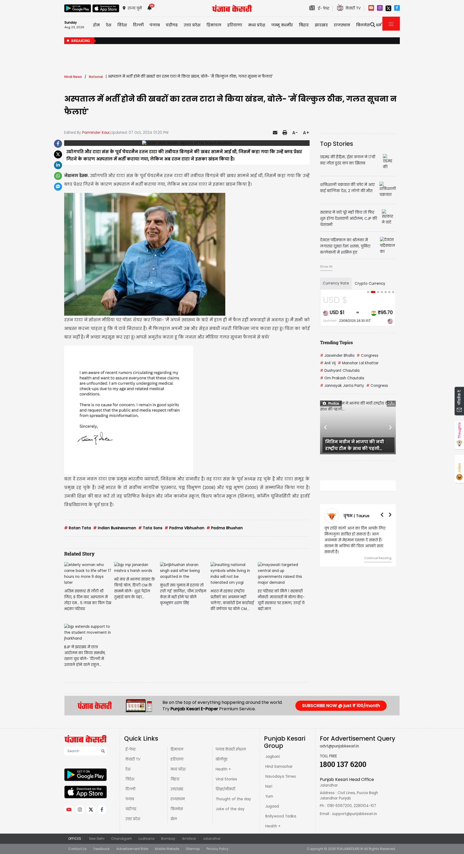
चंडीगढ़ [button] (172, 25)
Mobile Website (167, 848)
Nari (268, 786)
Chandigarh (121, 838)
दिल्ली (138, 25)
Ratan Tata (77, 528)
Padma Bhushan (224, 528)
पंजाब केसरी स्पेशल (231, 749)
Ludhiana (146, 838)
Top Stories (336, 143)
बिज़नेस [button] (363, 25)
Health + (223, 769)
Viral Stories (226, 779)
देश (127, 769)
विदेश (129, 779)
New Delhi (96, 838)
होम (96, 25)
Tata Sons (150, 528)
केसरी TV (132, 759)
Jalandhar (211, 838)
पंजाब (129, 799)
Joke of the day (230, 809)
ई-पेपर (130, 749)
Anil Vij (328, 363)
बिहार (304, 25)
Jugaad (272, 806)
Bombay (168, 838)
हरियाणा (177, 759)
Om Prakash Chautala (342, 378)
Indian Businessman (114, 528)
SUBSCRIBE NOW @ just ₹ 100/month (341, 705)
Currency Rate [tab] (336, 283)
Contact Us (77, 848)
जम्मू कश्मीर (282, 25)
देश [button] (108, 25)
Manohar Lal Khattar (358, 363)
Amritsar (189, 838)
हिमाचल (177, 749)
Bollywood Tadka (280, 816)
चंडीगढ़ (130, 809)
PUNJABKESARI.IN (350, 848)
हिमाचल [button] (213, 25)
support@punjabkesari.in (354, 813)
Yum (269, 796)
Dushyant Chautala (340, 370)
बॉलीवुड (222, 759)
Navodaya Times (280, 776)
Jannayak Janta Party (342, 385)
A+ (306, 132)
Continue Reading (378, 552)
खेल (174, 818)
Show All (326, 266)
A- (295, 132)
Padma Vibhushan (184, 528)
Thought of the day (233, 799)
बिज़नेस (177, 809)
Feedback (101, 848)
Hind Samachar (279, 766)
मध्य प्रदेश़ (256, 25)
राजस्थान (178, 799)
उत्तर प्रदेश (192, 25)
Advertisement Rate (132, 848)
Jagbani (272, 756)
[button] (325, 427)
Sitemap (193, 848)
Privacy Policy (217, 848)
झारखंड (321, 25)
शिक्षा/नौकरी (225, 789)
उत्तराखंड (177, 789)
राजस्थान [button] (342, 25)
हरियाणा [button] (234, 25)
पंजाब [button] (155, 25)
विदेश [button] (122, 25)
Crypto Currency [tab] (370, 283)
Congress (367, 355)
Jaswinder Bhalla (337, 355)
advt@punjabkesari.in (339, 746)
